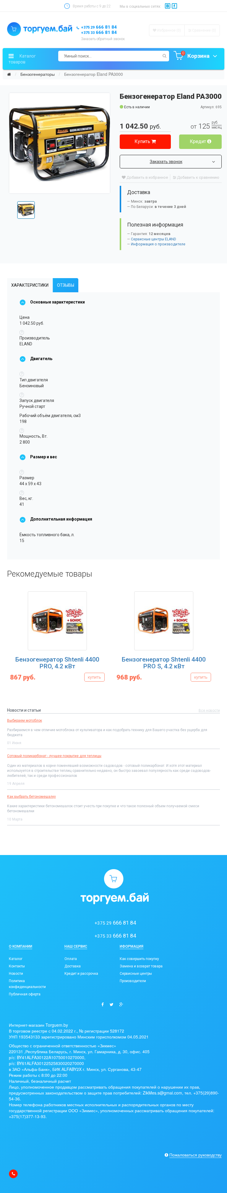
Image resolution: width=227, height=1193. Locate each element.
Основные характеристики (57, 302)
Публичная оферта (24, 994)
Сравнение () (203, 30)
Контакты (17, 966)
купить (91, 677)
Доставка (72, 966)
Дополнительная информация (61, 519)
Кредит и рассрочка (81, 974)
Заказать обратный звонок (103, 39)
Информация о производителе (158, 244)
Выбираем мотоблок (24, 720)
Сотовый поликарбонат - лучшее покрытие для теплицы (54, 756)
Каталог (15, 959)
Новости (16, 974)
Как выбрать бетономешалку (31, 797)
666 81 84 (99, 27)
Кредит (198, 141)
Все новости (209, 710)
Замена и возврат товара (141, 966)
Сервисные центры (136, 974)
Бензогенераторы (37, 74)
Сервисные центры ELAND (153, 239)
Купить (142, 141)
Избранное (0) (168, 30)
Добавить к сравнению (197, 177)
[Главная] (9, 74)
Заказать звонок (166, 161)
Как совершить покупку (139, 959)
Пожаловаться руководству (195, 1155)
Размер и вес (43, 456)
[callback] (13, 1173)
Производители (133, 981)
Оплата (70, 959)
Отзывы (65, 285)
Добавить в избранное (147, 177)
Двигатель (41, 358)
